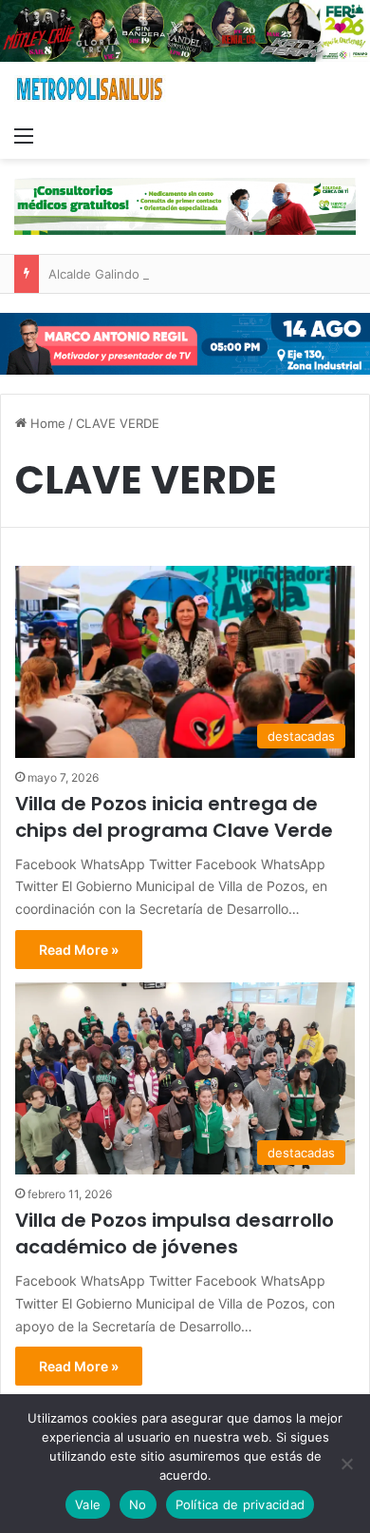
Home (46, 423)
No (138, 1504)
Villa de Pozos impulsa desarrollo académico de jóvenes (174, 1233)
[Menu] (23, 135)
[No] (346, 1463)
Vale (88, 1504)
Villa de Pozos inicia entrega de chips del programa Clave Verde (174, 817)
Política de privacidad (240, 1504)
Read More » (79, 949)
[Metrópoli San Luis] (90, 89)
